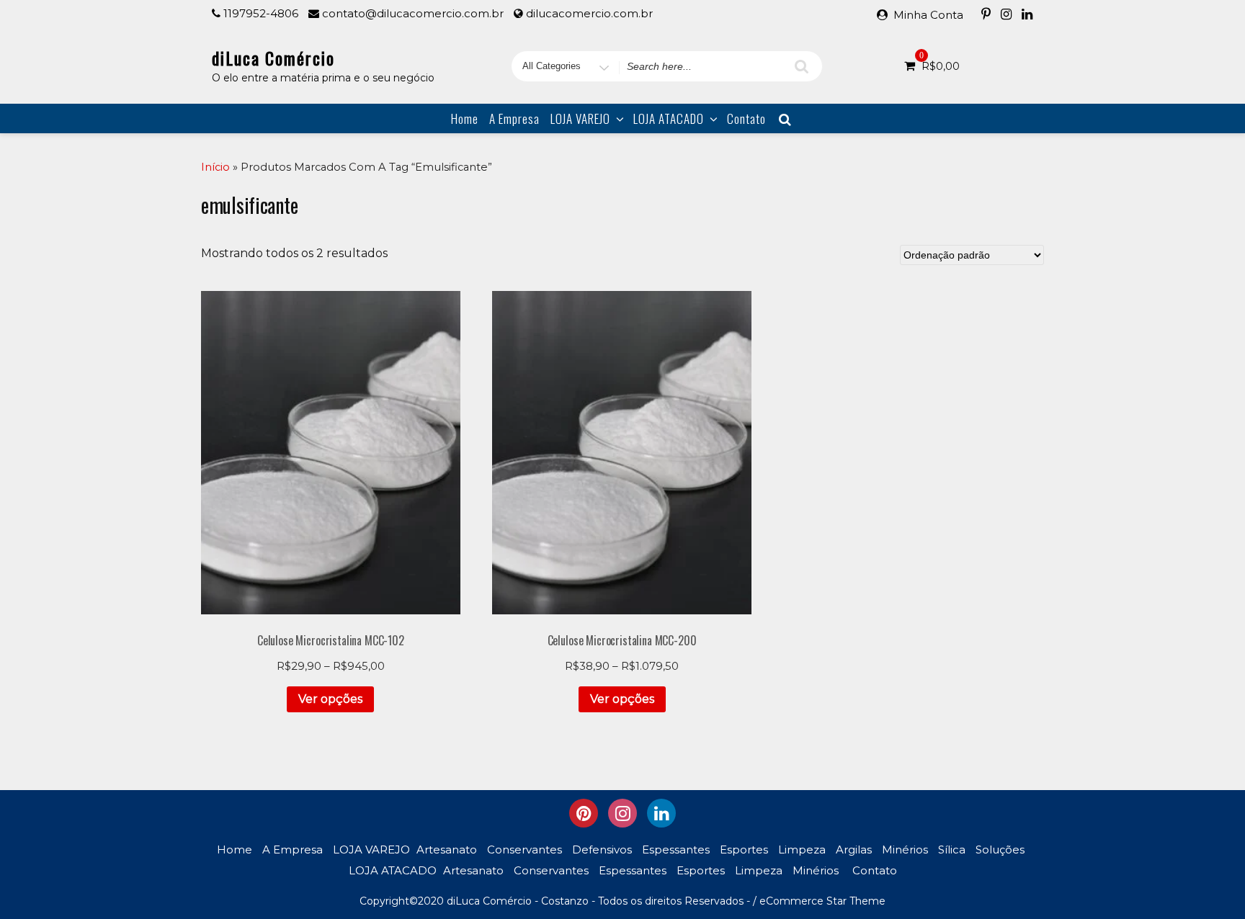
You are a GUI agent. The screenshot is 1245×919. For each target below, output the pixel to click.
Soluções (1000, 849)
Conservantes (524, 849)
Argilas (854, 849)
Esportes (744, 849)
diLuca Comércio (273, 58)
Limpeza (802, 849)
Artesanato (446, 849)
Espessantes (676, 849)
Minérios (905, 849)
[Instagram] (1006, 14)
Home (464, 118)
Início (215, 167)
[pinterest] (583, 813)
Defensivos (602, 849)
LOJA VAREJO (580, 118)
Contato (746, 118)
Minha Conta (928, 15)
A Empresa (514, 118)
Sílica (951, 849)
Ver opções (330, 699)
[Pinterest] (986, 14)
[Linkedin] (1027, 14)
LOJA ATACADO (668, 118)
